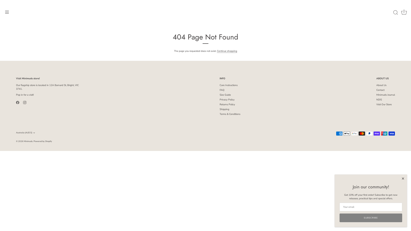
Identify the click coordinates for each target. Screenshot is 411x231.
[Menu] (7, 12)
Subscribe (371, 217)
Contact (380, 90)
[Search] (395, 12)
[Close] (403, 178)
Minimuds (28, 141)
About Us (381, 85)
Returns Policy (227, 104)
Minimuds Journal (385, 94)
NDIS (379, 99)
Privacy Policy (227, 99)
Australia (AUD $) (24, 133)
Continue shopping (227, 51)
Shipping (224, 109)
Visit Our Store (384, 104)
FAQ (222, 90)
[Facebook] (17, 102)
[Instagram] (24, 102)
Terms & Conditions (230, 114)
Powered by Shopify (43, 141)
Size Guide (225, 94)
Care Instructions (229, 85)
